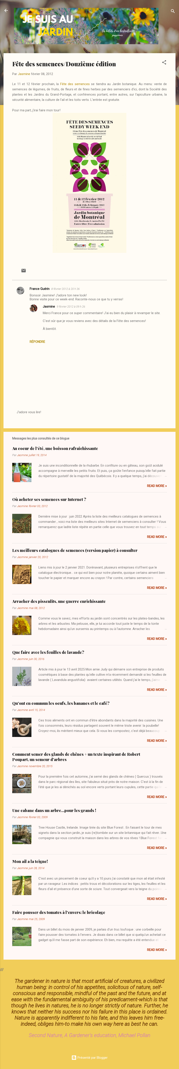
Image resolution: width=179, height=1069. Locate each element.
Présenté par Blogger (92, 1058)
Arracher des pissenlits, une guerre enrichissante (59, 601)
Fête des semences (75, 84)
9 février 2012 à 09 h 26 (71, 306)
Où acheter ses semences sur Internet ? (49, 499)
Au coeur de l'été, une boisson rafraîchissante (55, 448)
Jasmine (49, 306)
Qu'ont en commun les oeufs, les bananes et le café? (61, 703)
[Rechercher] (173, 12)
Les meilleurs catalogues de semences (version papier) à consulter (75, 550)
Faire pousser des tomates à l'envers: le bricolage (58, 912)
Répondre (37, 341)
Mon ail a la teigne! (30, 861)
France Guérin (40, 289)
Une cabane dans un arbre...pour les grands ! (54, 810)
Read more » (157, 486)
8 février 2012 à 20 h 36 (65, 288)
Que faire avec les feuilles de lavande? (48, 652)
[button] (164, 63)
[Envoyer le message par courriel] (23, 272)
